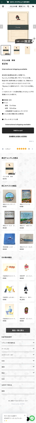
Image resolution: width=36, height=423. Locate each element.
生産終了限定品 (7, 385)
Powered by (16, 404)
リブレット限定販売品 (8, 343)
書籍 (3, 391)
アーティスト (5, 349)
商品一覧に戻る (18, 330)
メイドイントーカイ (7, 355)
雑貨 (3, 367)
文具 (3, 361)
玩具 (3, 379)
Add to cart (18, 130)
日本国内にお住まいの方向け (18, 136)
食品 (3, 373)
